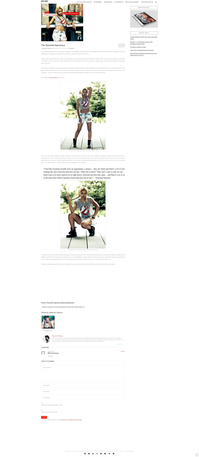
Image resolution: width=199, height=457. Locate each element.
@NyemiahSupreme (67, 303)
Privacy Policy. (119, 451)
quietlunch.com (119, 344)
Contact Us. (89, 451)
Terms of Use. (111, 451)
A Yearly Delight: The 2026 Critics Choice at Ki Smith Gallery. (143, 37)
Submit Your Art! (69, 451)
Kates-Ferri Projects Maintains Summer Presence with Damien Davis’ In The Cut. (143, 54)
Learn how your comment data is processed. (71, 419)
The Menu (49, 48)
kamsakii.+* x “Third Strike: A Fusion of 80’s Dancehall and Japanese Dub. (141, 43)
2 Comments (71, 48)
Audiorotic (44, 48)
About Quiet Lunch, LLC (80, 451)
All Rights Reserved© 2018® (100, 451)
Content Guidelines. (129, 451)
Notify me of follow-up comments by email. (52, 405)
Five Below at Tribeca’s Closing (138, 47)
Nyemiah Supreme (53, 77)
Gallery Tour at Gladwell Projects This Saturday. (142, 50)
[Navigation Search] (156, 1)
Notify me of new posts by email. (49, 412)
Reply (122, 351)
